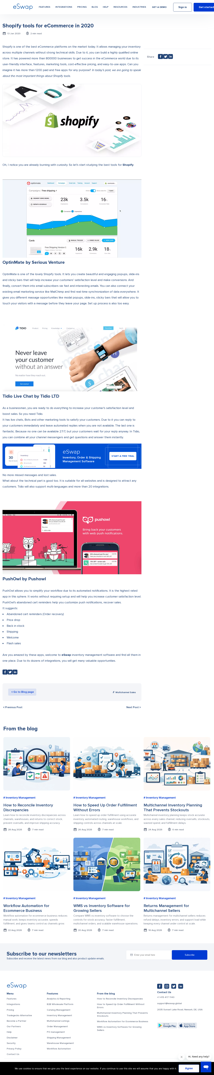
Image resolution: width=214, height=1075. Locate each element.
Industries (139, 7)
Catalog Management (58, 1009)
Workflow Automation (59, 1048)
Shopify (128, 165)
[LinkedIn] (15, 673)
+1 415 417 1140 (165, 997)
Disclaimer (12, 1037)
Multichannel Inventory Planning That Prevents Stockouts (122, 1014)
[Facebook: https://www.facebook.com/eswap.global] (159, 986)
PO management (56, 1032)
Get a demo (159, 7)
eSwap (66, 655)
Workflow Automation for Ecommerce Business (122, 1021)
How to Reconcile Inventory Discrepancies (120, 998)
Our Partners (14, 1026)
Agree (189, 1068)
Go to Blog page (23, 692)
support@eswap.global (169, 1003)
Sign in (182, 7)
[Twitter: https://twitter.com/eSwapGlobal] (173, 986)
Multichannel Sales (126, 692)
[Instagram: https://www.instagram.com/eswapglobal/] (166, 986)
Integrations (63, 7)
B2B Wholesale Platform (60, 1004)
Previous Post (13, 707)
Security (11, 1043)
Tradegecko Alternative (19, 1015)
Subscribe (189, 955)
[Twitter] (10, 673)
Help (106, 7)
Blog (95, 7)
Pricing (82, 7)
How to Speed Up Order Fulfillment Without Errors (120, 1006)
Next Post (132, 707)
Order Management (57, 1026)
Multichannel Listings (58, 1021)
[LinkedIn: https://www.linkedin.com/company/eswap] (180, 986)
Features (44, 7)
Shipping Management (59, 1037)
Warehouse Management (60, 1043)
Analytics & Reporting (58, 998)
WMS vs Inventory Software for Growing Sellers (119, 1028)
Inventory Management (59, 1015)
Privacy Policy (14, 1048)
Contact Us (13, 1054)
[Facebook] (5, 673)
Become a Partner (16, 1021)
